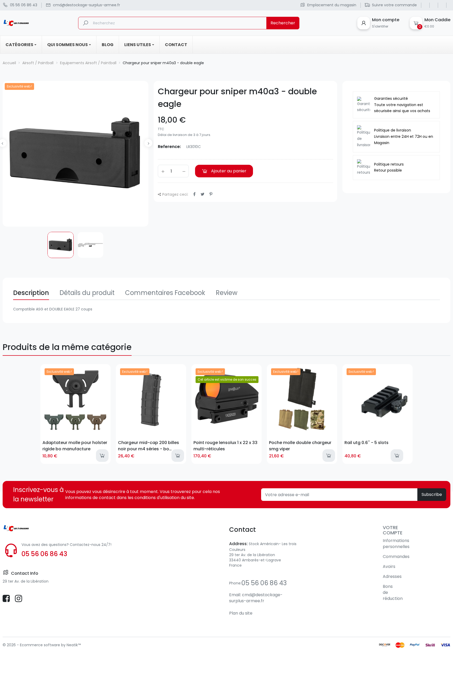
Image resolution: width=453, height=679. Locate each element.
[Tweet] (202, 194)
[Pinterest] (210, 194)
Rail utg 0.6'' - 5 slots (366, 443)
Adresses (392, 576)
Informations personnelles (396, 544)
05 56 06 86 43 (44, 554)
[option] (61, 245)
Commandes (396, 557)
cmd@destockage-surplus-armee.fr (256, 598)
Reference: (169, 147)
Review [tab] (227, 292)
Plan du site (240, 613)
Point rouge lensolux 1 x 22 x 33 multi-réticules (225, 446)
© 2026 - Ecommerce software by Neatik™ (42, 645)
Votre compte (392, 530)
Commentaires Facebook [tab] (165, 292)
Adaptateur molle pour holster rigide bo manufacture (74, 446)
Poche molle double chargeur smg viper (300, 446)
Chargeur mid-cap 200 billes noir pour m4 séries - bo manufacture (148, 446)
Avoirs (389, 566)
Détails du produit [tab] (87, 292)
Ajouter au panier (228, 171)
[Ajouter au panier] (102, 455)
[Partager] (194, 194)
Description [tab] (31, 292)
